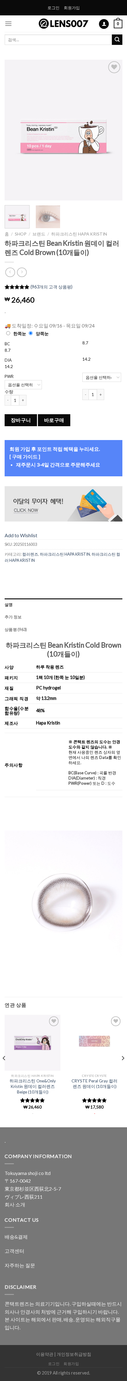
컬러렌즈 (30, 554)
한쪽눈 (19, 333)
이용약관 (44, 1354)
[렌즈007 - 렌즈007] (63, 23)
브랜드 (38, 234)
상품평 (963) (16, 629)
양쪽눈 (42, 333)
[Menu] (8, 23)
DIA (8, 360)
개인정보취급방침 (74, 1354)
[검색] (117, 39)
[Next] (112, 130)
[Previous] (14, 130)
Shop (21, 234)
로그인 (53, 7)
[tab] (63, 604)
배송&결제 (16, 1237)
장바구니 (21, 420)
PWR (9, 376)
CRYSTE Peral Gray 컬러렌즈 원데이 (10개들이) (94, 1083)
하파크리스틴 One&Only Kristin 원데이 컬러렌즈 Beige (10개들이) (33, 1086)
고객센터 (14, 1251)
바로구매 (54, 420)
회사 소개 (15, 1204)
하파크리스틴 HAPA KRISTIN (79, 234)
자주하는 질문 (20, 1265)
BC (7, 343)
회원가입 (72, 7)
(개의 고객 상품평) (51, 287)
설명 (9, 604)
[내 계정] (104, 24)
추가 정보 (13, 616)
